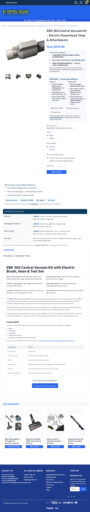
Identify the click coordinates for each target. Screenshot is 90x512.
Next (42, 50)
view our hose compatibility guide (53, 341)
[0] (85, 2)
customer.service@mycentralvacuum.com (16, 482)
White (52, 138)
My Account (50, 480)
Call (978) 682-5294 (78, 60)
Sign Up (32, 474)
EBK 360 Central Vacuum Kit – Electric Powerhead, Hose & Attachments (57, 26)
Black (51, 135)
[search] (75, 2)
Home (3, 26)
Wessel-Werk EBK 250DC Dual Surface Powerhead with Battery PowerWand (34, 440)
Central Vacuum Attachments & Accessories (21, 26)
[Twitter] (59, 177)
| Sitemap (24, 503)
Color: (50, 132)
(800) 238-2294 (11, 3)
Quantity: (50, 166)
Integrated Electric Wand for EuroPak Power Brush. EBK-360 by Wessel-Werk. (76, 440)
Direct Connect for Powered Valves (62, 158)
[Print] (55, 177)
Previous (4, 50)
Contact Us (50, 485)
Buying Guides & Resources (55, 474)
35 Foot (52, 149)
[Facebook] (48, 177)
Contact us (34, 204)
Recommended (11, 404)
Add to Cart (34, 446)
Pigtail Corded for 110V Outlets (61, 161)
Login (26, 474)
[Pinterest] (63, 177)
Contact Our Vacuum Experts (45, 386)
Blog (47, 490)
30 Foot (52, 147)
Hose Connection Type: (56, 154)
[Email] (52, 177)
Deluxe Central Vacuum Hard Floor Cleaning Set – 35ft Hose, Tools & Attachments (54, 440)
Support (49, 487)
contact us (71, 341)
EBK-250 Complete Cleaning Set (12, 440)
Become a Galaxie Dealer (54, 482)
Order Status (28, 477)
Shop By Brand (51, 477)
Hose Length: (52, 143)
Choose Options (13, 446)
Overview (8, 250)
